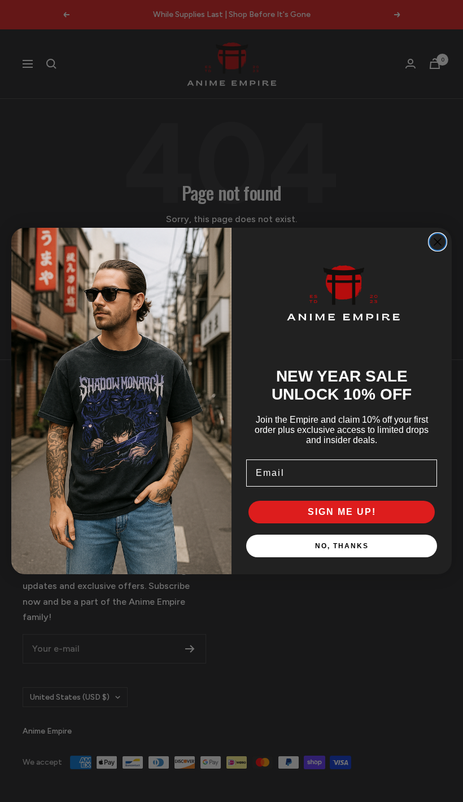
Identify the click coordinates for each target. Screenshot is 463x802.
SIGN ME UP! (342, 512)
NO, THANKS (342, 546)
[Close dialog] (437, 241)
